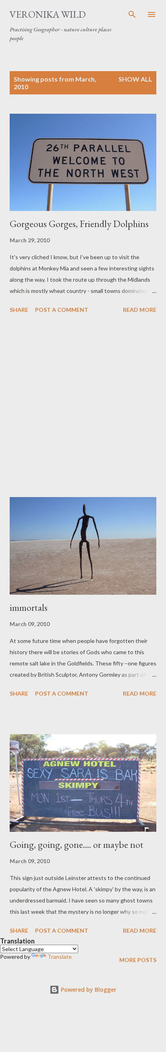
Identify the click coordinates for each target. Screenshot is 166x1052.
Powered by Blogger (87, 989)
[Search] (132, 14)
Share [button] (19, 309)
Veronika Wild (48, 14)
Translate (60, 956)
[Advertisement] (83, 406)
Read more (139, 309)
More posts (137, 959)
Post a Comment (61, 309)
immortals (29, 607)
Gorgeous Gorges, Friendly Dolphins (79, 223)
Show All (135, 79)
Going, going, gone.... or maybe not (76, 844)
